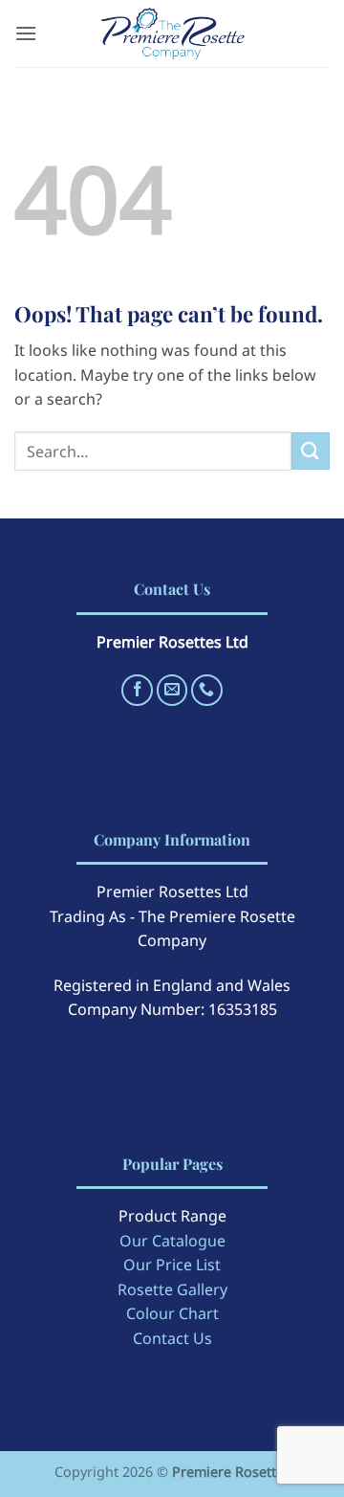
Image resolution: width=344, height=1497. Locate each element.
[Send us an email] (172, 690)
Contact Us (172, 1338)
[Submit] (310, 451)
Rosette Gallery (172, 1289)
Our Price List (172, 1264)
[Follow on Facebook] (137, 690)
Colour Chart (172, 1313)
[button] (25, 33)
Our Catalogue (172, 1240)
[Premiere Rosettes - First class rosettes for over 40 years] (172, 33)
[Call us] (207, 690)
